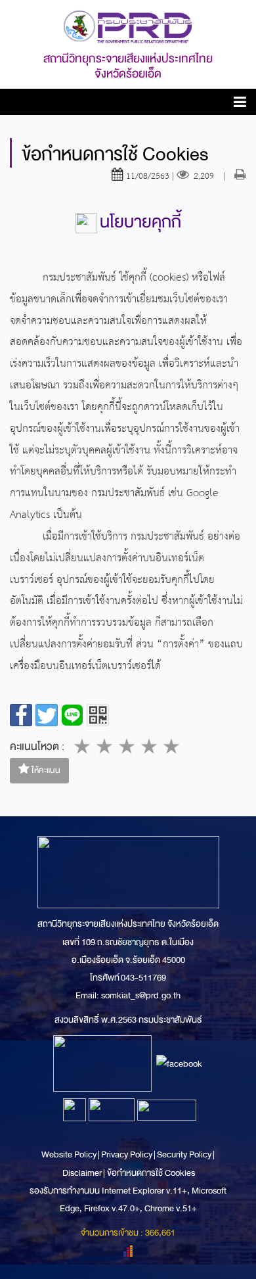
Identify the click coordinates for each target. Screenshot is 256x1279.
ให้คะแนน (45, 770)
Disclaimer (82, 1172)
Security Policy (184, 1154)
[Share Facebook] (21, 715)
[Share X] (46, 715)
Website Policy (69, 1154)
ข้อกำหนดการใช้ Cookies (151, 1172)
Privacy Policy (126, 1154)
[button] (240, 104)
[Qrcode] (98, 715)
